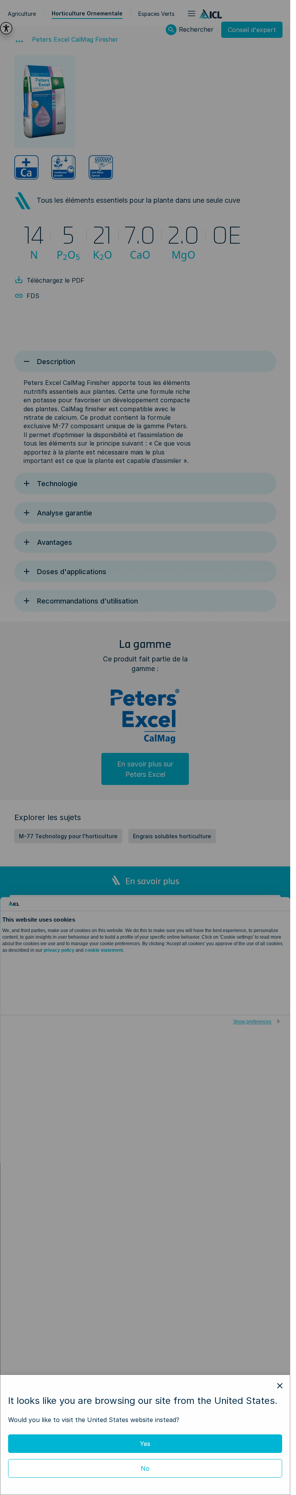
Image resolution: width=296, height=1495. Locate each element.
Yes (145, 1444)
